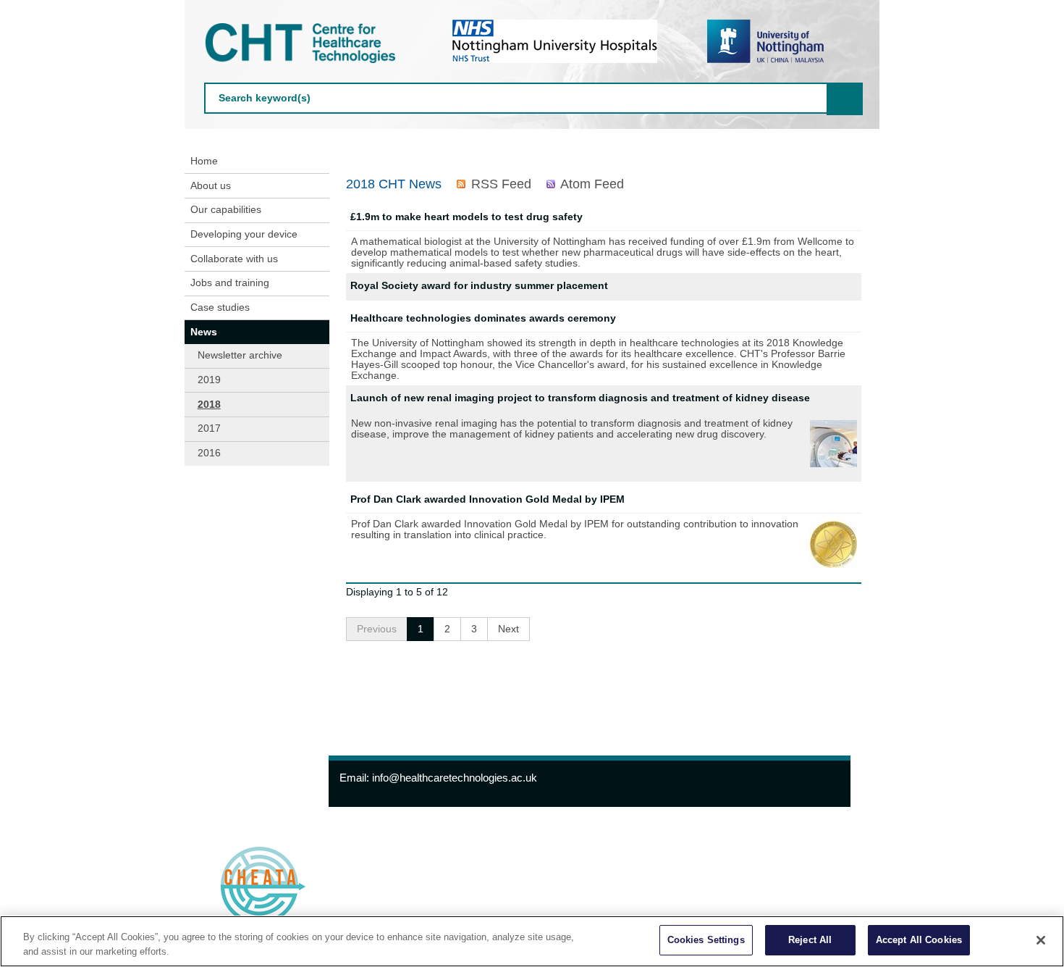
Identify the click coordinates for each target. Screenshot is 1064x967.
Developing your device (243, 234)
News (203, 332)
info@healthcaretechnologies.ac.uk (454, 777)
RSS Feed (501, 184)
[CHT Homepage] (303, 43)
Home (204, 161)
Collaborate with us (234, 259)
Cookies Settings (706, 939)
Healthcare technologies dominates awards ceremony (483, 318)
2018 (209, 404)
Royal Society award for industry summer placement (479, 285)
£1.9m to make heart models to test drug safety (466, 217)
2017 (209, 428)
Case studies (220, 307)
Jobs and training (229, 282)
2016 (209, 453)
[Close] (1041, 940)
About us (210, 185)
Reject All (810, 939)
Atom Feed (592, 184)
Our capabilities (225, 209)
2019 (209, 379)
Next (508, 629)
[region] (532, 941)
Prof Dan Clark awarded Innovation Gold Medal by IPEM (487, 499)
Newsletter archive (240, 355)
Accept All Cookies (919, 939)
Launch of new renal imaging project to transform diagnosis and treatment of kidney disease (580, 398)
